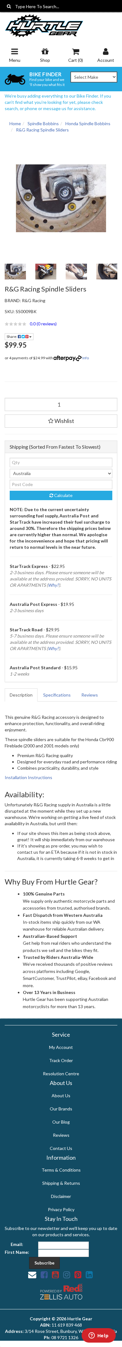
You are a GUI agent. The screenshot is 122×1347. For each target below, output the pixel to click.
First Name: (17, 1252)
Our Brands (61, 1108)
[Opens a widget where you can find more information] (98, 1336)
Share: (12, 336)
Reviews (89, 695)
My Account (61, 1047)
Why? (53, 585)
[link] (44, 1274)
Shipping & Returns (61, 1183)
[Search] (9, 6)
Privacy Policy (61, 1209)
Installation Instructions (28, 777)
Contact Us (61, 1148)
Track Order (61, 1060)
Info (85, 357)
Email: (17, 1244)
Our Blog (61, 1122)
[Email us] (32, 1274)
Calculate (63, 495)
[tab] (21, 695)
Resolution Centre (61, 1073)
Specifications (57, 695)
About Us (61, 1095)
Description (21, 695)
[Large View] (15, 271)
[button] (61, 324)
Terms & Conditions (61, 1170)
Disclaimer (61, 1196)
